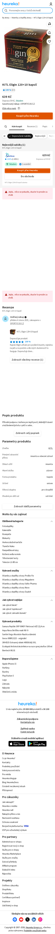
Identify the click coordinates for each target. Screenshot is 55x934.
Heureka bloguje (9, 778)
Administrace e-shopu (11, 841)
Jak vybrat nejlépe (12, 600)
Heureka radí (7, 810)
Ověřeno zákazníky (10, 885)
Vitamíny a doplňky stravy (21, 17)
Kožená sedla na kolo (11, 554)
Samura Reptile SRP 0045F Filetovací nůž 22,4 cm (23, 626)
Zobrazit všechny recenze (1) (27, 360)
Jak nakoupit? (8, 802)
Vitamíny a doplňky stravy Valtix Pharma (19, 583)
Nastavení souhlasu (10, 818)
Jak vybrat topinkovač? (12, 609)
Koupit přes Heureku (27, 170)
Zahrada (5, 683)
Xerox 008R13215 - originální (14, 638)
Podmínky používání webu (35, 930)
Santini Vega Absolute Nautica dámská (19, 634)
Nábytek (6, 687)
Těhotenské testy (10, 558)
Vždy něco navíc (9, 108)
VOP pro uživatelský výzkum (14, 830)
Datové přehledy (9, 861)
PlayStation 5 (8, 675)
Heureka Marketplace (11, 853)
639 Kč (46, 155)
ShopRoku (6, 889)
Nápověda (6, 873)
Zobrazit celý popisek (27, 433)
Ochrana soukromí (10, 822)
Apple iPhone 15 (9, 663)
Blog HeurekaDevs (10, 782)
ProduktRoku (8, 893)
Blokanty (6, 538)
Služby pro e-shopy (10, 849)
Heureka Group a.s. (34, 927)
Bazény (5, 672)
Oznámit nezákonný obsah (13, 786)
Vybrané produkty (12, 621)
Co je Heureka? (8, 758)
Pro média (6, 774)
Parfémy (5, 667)
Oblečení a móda (9, 691)
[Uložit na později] (50, 41)
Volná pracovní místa (11, 770)
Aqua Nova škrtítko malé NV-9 (15, 630)
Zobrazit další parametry (27, 506)
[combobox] (27, 10)
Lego (4, 679)
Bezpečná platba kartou (12, 826)
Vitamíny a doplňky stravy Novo (15, 587)
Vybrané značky (10, 570)
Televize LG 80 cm (10, 562)
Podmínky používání (10, 766)
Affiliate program (9, 865)
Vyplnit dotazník (27, 731)
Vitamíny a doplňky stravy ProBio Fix (18, 575)
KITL (51, 448)
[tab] (16, 126)
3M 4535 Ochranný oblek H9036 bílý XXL (19, 642)
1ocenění (26, 164)
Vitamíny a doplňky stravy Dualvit (16, 591)
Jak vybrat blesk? (9, 605)
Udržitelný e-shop (10, 905)
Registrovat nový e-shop (13, 845)
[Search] (5, 126)
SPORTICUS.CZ (17, 323)
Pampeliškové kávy (10, 550)
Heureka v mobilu (9, 806)
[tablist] (27, 126)
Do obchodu (27, 176)
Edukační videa (8, 869)
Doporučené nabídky (21, 136)
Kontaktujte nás (27, 722)
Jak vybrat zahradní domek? (14, 613)
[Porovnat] (50, 24)
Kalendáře (6, 530)
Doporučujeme (10, 659)
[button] (16, 127)
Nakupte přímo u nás (11, 814)
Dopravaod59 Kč (43, 159)
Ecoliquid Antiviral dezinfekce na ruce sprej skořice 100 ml (27, 646)
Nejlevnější (40, 136)
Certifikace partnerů (11, 897)
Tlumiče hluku (8, 546)
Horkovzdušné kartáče (12, 542)
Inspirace (6, 901)
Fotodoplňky (7, 526)
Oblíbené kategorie (12, 521)
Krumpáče (6, 534)
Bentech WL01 (8, 650)
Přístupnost (7, 790)
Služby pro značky (10, 857)
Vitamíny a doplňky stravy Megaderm (18, 579)
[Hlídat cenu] (50, 33)
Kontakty (6, 762)
